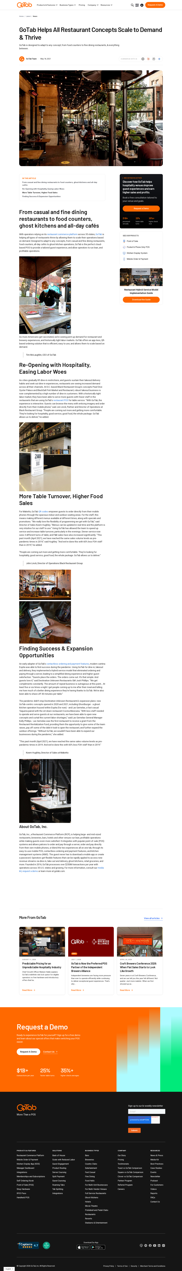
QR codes (43, 511)
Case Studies (156, 1168)
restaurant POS (60, 400)
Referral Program (125, 1185)
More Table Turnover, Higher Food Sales (39, 192)
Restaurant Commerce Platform (30, 1155)
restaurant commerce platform (62, 234)
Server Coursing (59, 1172)
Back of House (58, 1155)
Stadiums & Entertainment (96, 1223)
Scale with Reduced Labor (63, 1159)
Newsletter (155, 1176)
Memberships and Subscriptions (31, 1176)
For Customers (156, 1185)
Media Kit (154, 1159)
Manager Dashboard (25, 1168)
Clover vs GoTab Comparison (130, 1176)
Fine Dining (90, 1176)
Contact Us (155, 1202)
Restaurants (90, 1214)
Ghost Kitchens (91, 1197)
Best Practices (156, 1164)
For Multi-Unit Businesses (96, 1185)
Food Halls (89, 1181)
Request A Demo (28, 1051)
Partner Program (125, 1181)
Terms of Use (122, 1266)
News (35, 16)
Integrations (22, 1172)
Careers (121, 1189)
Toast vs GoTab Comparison (130, 1168)
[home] (24, 5)
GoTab (99, 234)
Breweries (89, 1159)
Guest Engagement (60, 1164)
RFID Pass (21, 1193)
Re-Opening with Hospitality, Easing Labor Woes (43, 189)
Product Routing (59, 1168)
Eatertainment (91, 1168)
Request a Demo (141, 208)
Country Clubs (91, 1164)
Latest (28, 16)
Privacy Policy (108, 1266)
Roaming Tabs (58, 1185)
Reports (153, 1193)
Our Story (122, 1155)
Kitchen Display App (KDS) (28, 1164)
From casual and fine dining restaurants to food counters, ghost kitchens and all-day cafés (59, 183)
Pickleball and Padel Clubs (96, 1210)
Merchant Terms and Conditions (152, 1266)
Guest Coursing (59, 1181)
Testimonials (123, 1164)
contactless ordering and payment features (67, 663)
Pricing (82, 5)
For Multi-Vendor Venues (96, 1189)
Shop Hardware (23, 1189)
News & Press (156, 1155)
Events (153, 1172)
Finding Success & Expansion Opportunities (41, 196)
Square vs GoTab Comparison (130, 1172)
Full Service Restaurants (95, 1193)
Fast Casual (90, 1172)
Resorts (88, 1218)
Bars (87, 1155)
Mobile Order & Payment (27, 1159)
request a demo (30, 871)
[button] (47, 5)
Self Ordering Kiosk (25, 1181)
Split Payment (58, 1176)
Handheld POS (23, 1197)
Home (21, 16)
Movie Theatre (91, 1206)
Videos (153, 1189)
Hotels (88, 1202)
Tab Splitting (57, 1189)
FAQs (152, 1197)
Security (134, 1266)
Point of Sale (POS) (25, 1185)
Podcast (154, 1181)
